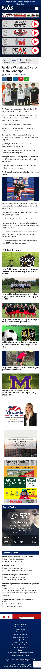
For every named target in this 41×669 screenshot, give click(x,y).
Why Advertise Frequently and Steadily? (20, 652)
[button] (36, 8)
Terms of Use (20, 632)
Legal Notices (11, 1)
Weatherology (32, 666)
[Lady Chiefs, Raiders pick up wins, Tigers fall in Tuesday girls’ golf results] (20, 310)
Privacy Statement (20, 634)
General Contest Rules (20, 637)
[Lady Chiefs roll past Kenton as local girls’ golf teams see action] (20, 358)
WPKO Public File (20, 624)
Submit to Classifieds (20, 647)
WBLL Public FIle (20, 627)
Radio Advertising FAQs (20, 655)
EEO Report (20, 629)
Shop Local (20, 640)
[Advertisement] (20, 15)
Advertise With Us (20, 642)
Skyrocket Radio (25, 664)
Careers (20, 650)
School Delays (20, 4)
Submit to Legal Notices (26, 1)
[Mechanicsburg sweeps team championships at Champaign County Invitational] (20, 381)
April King (24, 75)
